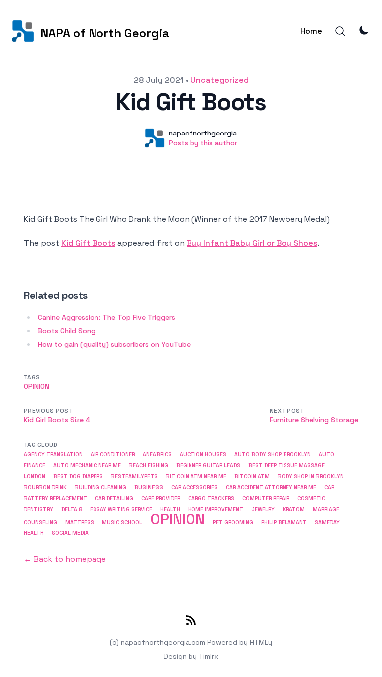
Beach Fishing (148, 465)
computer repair (265, 498)
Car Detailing (114, 498)
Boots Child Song (67, 330)
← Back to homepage (65, 559)
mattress (79, 522)
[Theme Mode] (364, 30)
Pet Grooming (233, 522)
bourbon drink (45, 487)
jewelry (263, 509)
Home (311, 31)
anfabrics (157, 454)
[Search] (340, 31)
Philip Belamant (284, 522)
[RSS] (191, 622)
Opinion (36, 386)
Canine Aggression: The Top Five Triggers (106, 317)
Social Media (70, 532)
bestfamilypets (134, 476)
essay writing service (121, 509)
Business (148, 487)
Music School (122, 522)
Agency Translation (53, 454)
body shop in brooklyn (311, 476)
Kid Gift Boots (88, 243)
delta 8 (71, 509)
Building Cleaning (100, 487)
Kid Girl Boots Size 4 (57, 419)
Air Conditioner (113, 454)
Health (170, 509)
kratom (294, 509)
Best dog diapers (78, 476)
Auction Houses (203, 454)
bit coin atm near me (196, 476)
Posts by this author (203, 142)
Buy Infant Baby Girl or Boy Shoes (252, 243)
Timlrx (208, 656)
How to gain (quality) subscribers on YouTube (114, 344)
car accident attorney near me (271, 487)
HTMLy (261, 642)
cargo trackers (211, 498)
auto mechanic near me (87, 465)
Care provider (160, 498)
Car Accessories (194, 487)
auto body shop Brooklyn (272, 454)
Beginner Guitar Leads (208, 465)
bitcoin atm (252, 476)
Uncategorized (220, 80)
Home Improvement (215, 509)
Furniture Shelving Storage (314, 419)
